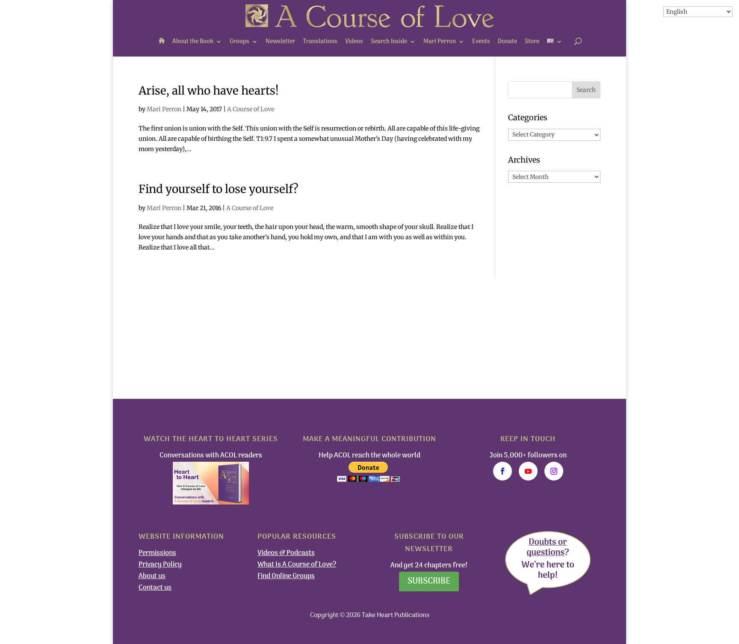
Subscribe (429, 581)
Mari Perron (439, 42)
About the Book (192, 42)
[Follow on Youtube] (528, 471)
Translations (320, 42)
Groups (239, 42)
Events (481, 42)
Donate (507, 42)
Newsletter (280, 42)
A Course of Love (250, 109)
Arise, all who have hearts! (209, 90)
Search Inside (389, 42)
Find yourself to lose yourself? (219, 189)
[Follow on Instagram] (553, 471)
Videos (354, 42)
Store (532, 42)
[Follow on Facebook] (502, 471)
